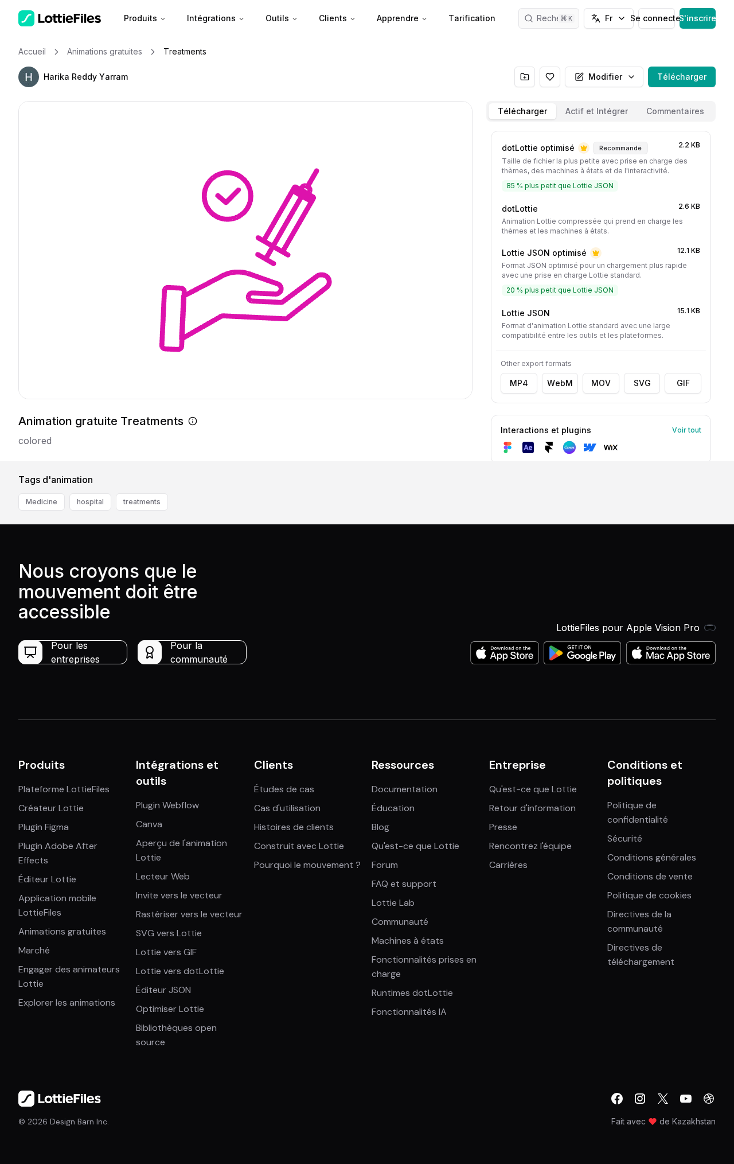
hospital (90, 501)
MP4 (519, 383)
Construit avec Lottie (299, 846)
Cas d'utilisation (287, 808)
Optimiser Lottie (170, 1009)
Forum (385, 865)
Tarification (471, 18)
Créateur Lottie (51, 808)
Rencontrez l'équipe (530, 846)
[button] (28, 77)
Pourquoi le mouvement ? (307, 865)
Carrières (508, 865)
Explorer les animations (66, 1002)
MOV (601, 383)
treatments (142, 501)
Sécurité (624, 838)
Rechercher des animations (558, 18)
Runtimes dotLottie (412, 993)
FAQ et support (404, 884)
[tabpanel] (601, 293)
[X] (663, 1098)
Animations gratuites (62, 931)
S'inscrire (698, 18)
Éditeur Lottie (47, 879)
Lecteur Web (163, 876)
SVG (642, 383)
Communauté (400, 922)
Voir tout (686, 430)
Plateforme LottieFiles (64, 789)
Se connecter (656, 18)
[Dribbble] (709, 1098)
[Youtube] (686, 1098)
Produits (140, 18)
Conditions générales (651, 857)
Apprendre (398, 18)
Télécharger (681, 76)
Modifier (605, 76)
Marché (34, 950)
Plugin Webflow (167, 805)
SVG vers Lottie (169, 933)
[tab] (522, 111)
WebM (560, 383)
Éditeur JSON (163, 990)
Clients (333, 18)
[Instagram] (640, 1098)
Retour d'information (532, 808)
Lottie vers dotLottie (180, 971)
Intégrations (211, 18)
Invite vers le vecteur (179, 895)
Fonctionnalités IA (409, 1012)
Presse (503, 827)
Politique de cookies (649, 895)
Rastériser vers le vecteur (189, 914)
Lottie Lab (393, 903)
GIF (683, 383)
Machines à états (408, 941)
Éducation (393, 808)
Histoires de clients (294, 827)
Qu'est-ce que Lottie (415, 846)
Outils (277, 18)
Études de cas (284, 789)
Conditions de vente (650, 876)
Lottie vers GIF (166, 952)
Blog (380, 827)
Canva (149, 824)
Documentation (405, 789)
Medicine (41, 501)
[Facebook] (617, 1098)
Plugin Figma (43, 827)
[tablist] (601, 111)
